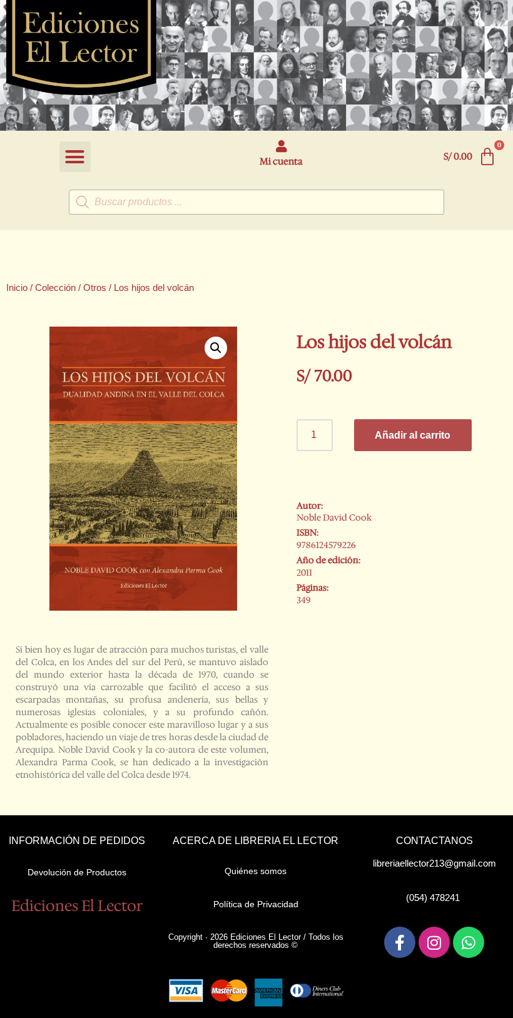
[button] (75, 157)
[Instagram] (434, 942)
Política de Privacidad (255, 904)
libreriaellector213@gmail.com (434, 863)
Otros (94, 287)
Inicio (17, 287)
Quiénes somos (256, 871)
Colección (55, 287)
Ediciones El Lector (77, 906)
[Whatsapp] (468, 942)
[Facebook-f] (399, 942)
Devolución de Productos (77, 872)
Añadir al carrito (412, 435)
